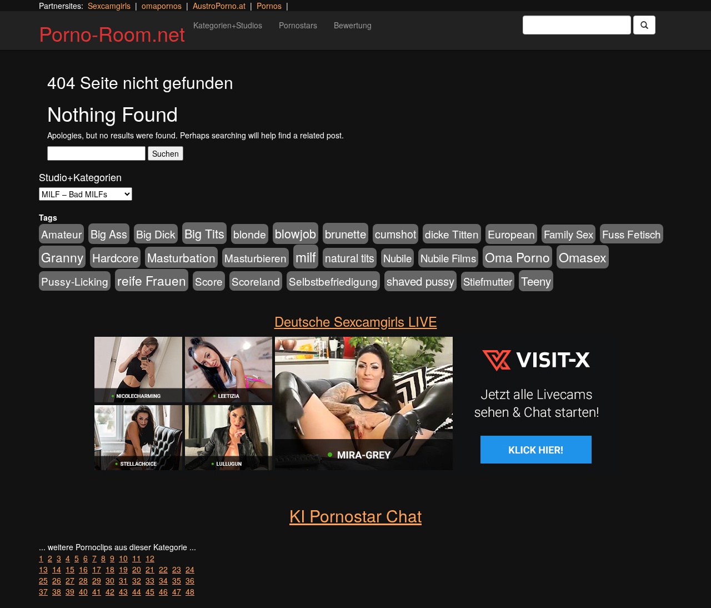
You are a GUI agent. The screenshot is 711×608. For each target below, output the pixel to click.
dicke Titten (452, 233)
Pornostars (298, 25)
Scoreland (256, 280)
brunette (345, 233)
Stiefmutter (487, 281)
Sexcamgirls (109, 5)
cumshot (395, 234)
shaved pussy (420, 281)
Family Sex (568, 234)
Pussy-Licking (74, 280)
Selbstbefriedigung (333, 280)
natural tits (349, 258)
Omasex (583, 256)
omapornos (162, 5)
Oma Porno (517, 257)
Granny (62, 257)
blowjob (295, 233)
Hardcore (115, 258)
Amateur (61, 233)
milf (306, 256)
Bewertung (353, 25)
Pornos (269, 5)
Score (209, 280)
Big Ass (109, 234)
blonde (249, 234)
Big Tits (204, 233)
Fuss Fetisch (631, 233)
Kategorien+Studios (227, 25)
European (511, 234)
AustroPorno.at (219, 5)
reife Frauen (151, 280)
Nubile (397, 258)
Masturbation (181, 257)
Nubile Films (448, 258)
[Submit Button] (644, 25)
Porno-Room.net (112, 33)
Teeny (536, 280)
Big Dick (156, 233)
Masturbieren (255, 257)
